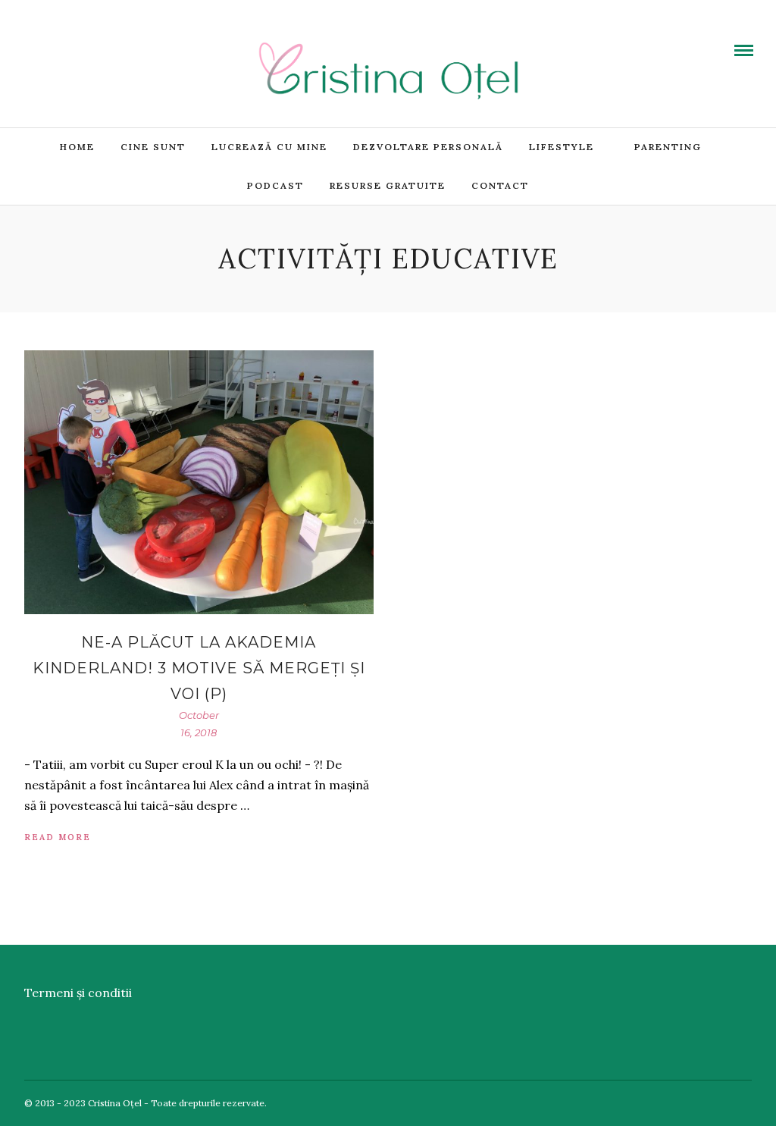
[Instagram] (134, 40)
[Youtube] (70, 40)
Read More (57, 837)
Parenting (668, 146)
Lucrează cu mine (269, 146)
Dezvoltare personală (428, 146)
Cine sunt (153, 146)
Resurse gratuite (388, 185)
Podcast (275, 185)
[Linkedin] (91, 40)
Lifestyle (561, 146)
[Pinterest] (113, 40)
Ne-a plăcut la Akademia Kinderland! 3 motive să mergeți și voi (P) (199, 668)
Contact (500, 185)
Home (77, 146)
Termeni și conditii (78, 992)
